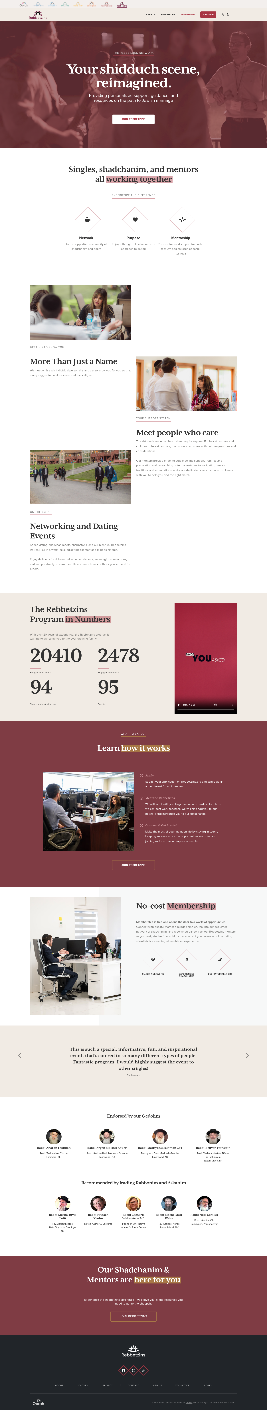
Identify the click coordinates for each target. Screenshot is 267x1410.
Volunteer (188, 14)
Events (150, 14)
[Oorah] (23, 4)
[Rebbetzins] (122, 4)
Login (208, 1385)
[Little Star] (78, 4)
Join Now (208, 14)
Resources (168, 14)
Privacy (108, 1385)
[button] (20, 1074)
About (59, 1385)
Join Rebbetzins (133, 119)
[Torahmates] (38, 4)
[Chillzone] (52, 4)
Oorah (189, 1403)
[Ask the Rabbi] (106, 4)
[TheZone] (65, 4)
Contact (133, 1385)
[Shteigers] (91, 4)
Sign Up (157, 1385)
